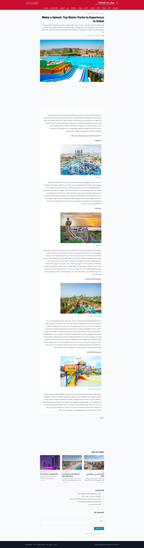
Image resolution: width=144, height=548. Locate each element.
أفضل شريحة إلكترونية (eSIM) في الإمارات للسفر (89, 493)
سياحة (104, 8)
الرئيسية (115, 8)
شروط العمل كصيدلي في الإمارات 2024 (91, 496)
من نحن (46, 8)
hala (103, 35)
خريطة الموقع (28, 544)
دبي (68, 8)
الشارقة (73, 8)
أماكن (86, 8)
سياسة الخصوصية (41, 544)
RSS (34, 544)
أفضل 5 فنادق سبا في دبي (94, 504)
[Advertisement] (72, 95)
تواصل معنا (49, 544)
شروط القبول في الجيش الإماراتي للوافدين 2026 (89, 501)
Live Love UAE (54, 8)
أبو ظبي (62, 8)
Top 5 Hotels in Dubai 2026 (49, 474)
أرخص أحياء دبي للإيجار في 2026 (95, 475)
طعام (98, 8)
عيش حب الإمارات (100, 13)
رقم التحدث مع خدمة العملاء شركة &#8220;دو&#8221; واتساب (85, 499)
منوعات (80, 8)
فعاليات (92, 8)
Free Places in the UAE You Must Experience (71, 475)
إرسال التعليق (99, 528)
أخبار (109, 8)
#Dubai (101, 418)
